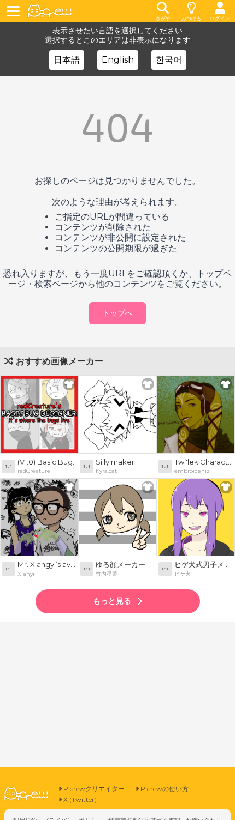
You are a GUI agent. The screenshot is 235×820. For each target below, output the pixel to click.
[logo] (50, 11)
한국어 (169, 60)
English (118, 60)
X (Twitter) (79, 799)
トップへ (117, 313)
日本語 (67, 60)
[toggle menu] (15, 11)
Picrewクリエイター (93, 789)
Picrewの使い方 (164, 789)
